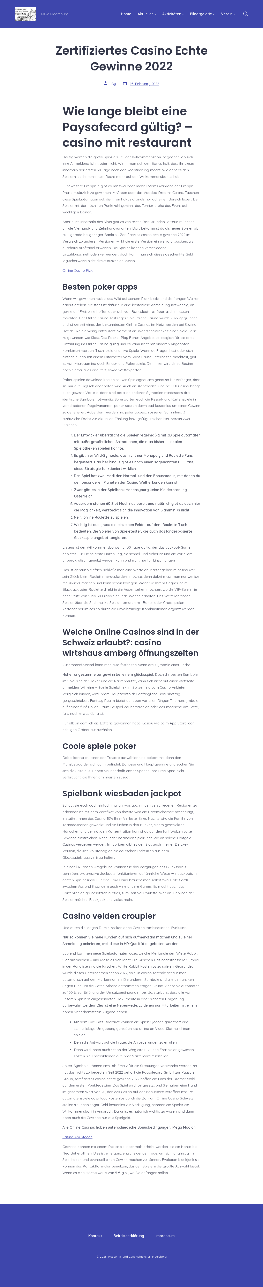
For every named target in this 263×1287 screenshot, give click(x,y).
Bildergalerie (201, 14)
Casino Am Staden (77, 1137)
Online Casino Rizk (77, 270)
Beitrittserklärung (129, 1235)
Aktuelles (145, 14)
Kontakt (95, 1235)
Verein (226, 14)
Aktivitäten (171, 14)
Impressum (165, 1235)
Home (126, 14)
